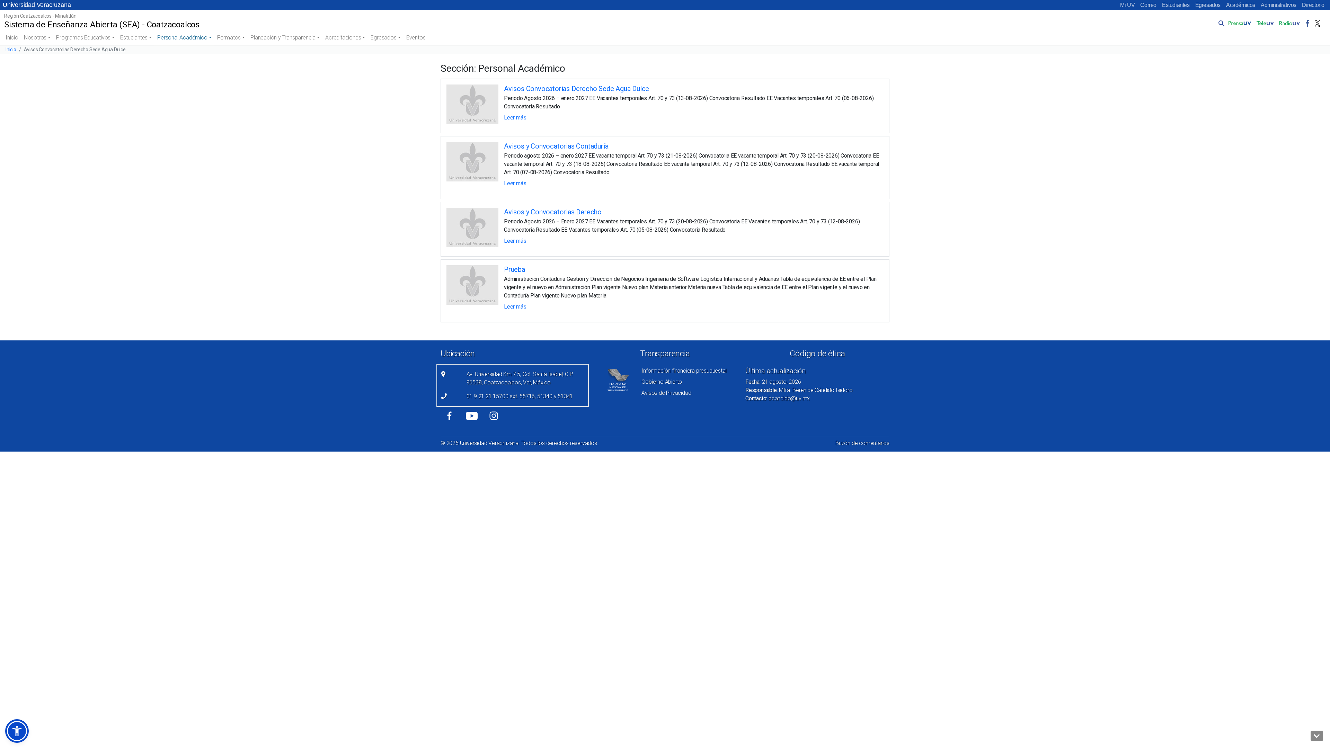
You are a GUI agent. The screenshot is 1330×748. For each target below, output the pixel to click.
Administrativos (1278, 5)
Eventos (416, 37)
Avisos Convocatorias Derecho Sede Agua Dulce (576, 88)
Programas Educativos (83, 37)
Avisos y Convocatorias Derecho (553, 212)
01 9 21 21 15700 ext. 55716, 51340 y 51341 (520, 396)
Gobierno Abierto (661, 382)
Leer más (515, 117)
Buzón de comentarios (862, 443)
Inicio (12, 37)
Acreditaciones (343, 37)
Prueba (514, 269)
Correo (1148, 5)
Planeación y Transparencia (283, 37)
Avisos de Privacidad (666, 393)
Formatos (229, 37)
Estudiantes (1176, 5)
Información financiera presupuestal (683, 370)
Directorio (1313, 5)
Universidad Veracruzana (37, 4)
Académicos (1240, 5)
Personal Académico (182, 37)
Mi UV (1127, 5)
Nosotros (35, 37)
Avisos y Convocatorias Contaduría (556, 146)
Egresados (1208, 5)
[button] (1220, 23)
